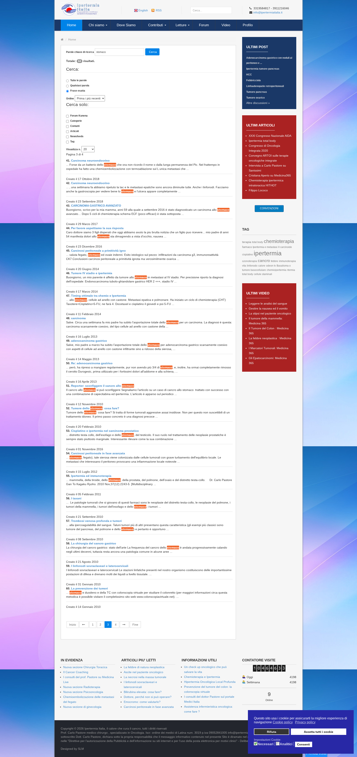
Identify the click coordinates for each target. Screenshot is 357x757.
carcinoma (78, 318)
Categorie (76, 120)
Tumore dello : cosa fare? (95, 408)
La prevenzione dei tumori (89, 588)
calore (261, 265)
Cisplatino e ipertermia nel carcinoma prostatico (105, 430)
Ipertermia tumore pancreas (262, 68)
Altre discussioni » (258, 103)
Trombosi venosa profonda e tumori (96, 521)
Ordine (70, 98)
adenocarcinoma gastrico (89, 340)
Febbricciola (253, 80)
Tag (72, 141)
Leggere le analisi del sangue (268, 303)
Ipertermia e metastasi (265, 247)
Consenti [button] (303, 744)
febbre (274, 261)
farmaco (247, 247)
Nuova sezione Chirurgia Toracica (85, 667)
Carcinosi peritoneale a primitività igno (98, 250)
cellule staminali (263, 274)
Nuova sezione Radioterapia (81, 687)
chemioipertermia (276, 270)
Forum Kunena (79, 115)
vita (244, 265)
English (143, 10)
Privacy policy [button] (305, 722)
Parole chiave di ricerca (80, 52)
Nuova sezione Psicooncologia (83, 692)
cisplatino (247, 254)
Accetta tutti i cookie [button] (318, 731)
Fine (135, 624)
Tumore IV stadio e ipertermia (91, 273)
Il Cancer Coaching (75, 672)
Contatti (75, 126)
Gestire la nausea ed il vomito (268, 308)
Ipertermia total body (262, 140)
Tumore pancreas (256, 91)
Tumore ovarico (255, 97)
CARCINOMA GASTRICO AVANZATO (96, 205)
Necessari (265, 744)
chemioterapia (279, 241)
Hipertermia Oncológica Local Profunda (210, 681)
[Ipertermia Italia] (80, 9)
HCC (249, 74)
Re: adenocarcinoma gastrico (92, 363)
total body (257, 242)
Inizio (72, 624)
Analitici (286, 744)
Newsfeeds (76, 136)
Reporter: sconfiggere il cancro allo (102, 385)
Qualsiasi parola (79, 85)
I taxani (76, 498)
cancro (264, 260)
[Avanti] (124, 624)
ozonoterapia (249, 261)
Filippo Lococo (258, 190)
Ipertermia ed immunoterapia (91, 475)
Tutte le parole (78, 80)
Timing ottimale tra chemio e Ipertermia (98, 295)
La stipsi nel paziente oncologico (270, 313)
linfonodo (252, 265)
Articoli (74, 131)
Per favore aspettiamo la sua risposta (97, 228)
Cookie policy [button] (283, 722)
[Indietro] (84, 624)
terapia (246, 242)
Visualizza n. (73, 149)
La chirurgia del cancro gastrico (93, 543)
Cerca (153, 52)
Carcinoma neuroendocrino (90, 160)
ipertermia (268, 253)
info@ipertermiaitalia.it (267, 12)
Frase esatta (77, 90)
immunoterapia (287, 261)
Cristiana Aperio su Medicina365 (270, 175)
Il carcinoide (285, 247)
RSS (159, 10)
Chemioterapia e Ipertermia (202, 676)
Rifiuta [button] (271, 731)
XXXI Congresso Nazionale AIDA (270, 135)
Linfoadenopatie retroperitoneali (265, 86)
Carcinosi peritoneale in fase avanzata (98, 453)
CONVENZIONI (269, 208)
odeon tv (271, 265)
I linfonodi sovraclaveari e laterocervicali (99, 566)
